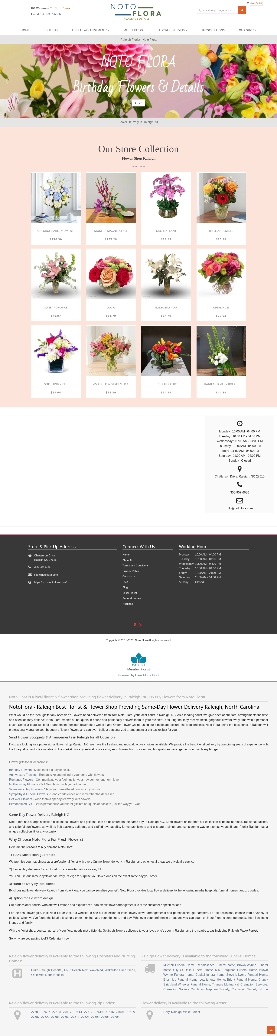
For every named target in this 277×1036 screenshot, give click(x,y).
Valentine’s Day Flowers (25, 819)
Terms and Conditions (135, 595)
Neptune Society (217, 1019)
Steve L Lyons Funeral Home (246, 1005)
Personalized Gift (20, 834)
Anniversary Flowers (23, 804)
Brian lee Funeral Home (180, 1010)
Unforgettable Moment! (55, 261)
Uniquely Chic (166, 414)
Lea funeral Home (212, 1010)
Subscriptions (213, 30)
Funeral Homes (131, 628)
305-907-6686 (51, 14)
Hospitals (127, 633)
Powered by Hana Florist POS (138, 705)
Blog (125, 617)
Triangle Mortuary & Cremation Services (239, 1014)
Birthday (51, 30)
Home (25, 30)
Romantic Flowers (21, 809)
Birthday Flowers (20, 800)
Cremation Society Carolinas (183, 1019)
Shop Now (138, 128)
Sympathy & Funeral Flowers (28, 824)
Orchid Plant (166, 261)
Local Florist (129, 622)
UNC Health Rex (75, 1000)
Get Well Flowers (20, 829)
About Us (127, 590)
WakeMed (96, 1000)
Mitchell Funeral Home (179, 995)
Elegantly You (166, 337)
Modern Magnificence (111, 261)
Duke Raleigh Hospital (46, 1000)
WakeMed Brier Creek (120, 1000)
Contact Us (129, 606)
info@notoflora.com (46, 604)
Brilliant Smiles (221, 261)
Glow (111, 337)
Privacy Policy (130, 601)
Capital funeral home (209, 1005)
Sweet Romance (55, 337)
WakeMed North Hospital (47, 1005)
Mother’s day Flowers (23, 814)
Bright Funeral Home (241, 1010)
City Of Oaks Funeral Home (193, 1000)
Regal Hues (221, 337)
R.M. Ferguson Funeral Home (236, 1000)
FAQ (125, 612)
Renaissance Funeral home (216, 995)
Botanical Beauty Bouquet (221, 414)
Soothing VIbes (55, 414)
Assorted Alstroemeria (111, 414)
